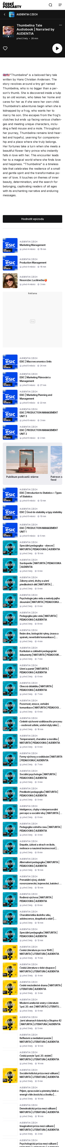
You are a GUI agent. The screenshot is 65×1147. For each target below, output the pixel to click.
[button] (50, 5)
